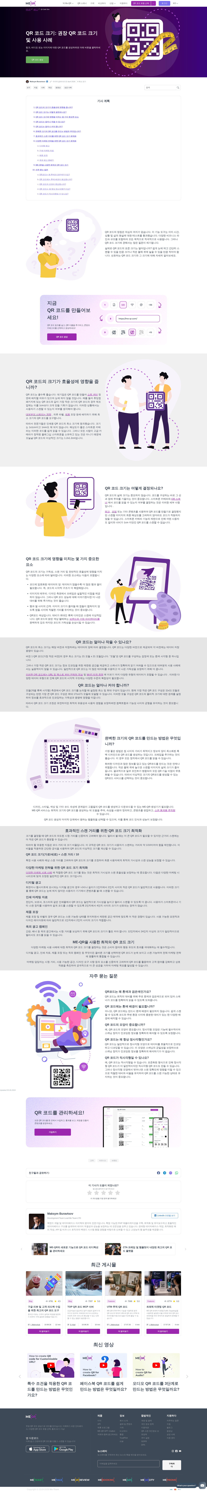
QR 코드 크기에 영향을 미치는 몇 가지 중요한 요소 (57, 117)
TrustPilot (124, 1438)
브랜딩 (114, 1160)
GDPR (144, 1441)
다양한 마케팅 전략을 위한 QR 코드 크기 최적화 (56, 141)
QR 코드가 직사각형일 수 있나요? (53, 194)
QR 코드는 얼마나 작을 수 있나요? (50, 122)
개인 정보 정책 (147, 1424)
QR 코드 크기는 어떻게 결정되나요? (51, 112)
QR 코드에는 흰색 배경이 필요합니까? (55, 179)
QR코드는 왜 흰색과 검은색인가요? (54, 175)
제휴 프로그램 (103, 1428)
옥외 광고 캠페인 (46, 160)
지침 (35, 87)
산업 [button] (112, 3)
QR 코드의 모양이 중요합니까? (52, 184)
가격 (92, 3)
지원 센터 (171, 1438)
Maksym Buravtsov (37, 81)
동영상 (58, 87)
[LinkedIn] (47, 81)
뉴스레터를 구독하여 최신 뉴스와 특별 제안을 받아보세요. (122, 1455)
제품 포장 (43, 155)
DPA (143, 1445)
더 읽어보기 (44, 1331)
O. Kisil (72, 1325)
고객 (92, 1160)
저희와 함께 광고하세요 (108, 1434)
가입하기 (53, 1132)
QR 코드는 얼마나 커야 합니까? (49, 127)
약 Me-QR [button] (67, 3)
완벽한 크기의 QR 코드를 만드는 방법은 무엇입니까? (58, 131)
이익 (99, 1421)
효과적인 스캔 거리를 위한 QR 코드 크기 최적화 (56, 136)
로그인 (164, 3)
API (99, 1424)
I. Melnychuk (35, 1325)
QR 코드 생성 (62, 337)
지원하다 (123, 3)
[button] (175, 3)
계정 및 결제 (146, 1421)
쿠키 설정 (145, 1438)
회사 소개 (124, 1421)
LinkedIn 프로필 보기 (166, 1216)
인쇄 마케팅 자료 (46, 151)
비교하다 (102, 3)
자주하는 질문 (173, 1421)
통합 (122, 1434)
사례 (43, 87)
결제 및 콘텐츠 (126, 1424)
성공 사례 (68, 87)
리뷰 (122, 1441)
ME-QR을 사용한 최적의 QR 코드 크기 (52, 165)
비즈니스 (102, 1160)
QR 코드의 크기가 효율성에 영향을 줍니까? (54, 107)
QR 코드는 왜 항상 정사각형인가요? (54, 189)
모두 (28, 87)
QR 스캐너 (82, 3)
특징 (50, 87)
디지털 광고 (44, 146)
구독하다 (172, 1465)
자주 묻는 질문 (42, 170)
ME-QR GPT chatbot (106, 1431)
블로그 (36, 9)
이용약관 (145, 1428)
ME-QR (28, 9)
